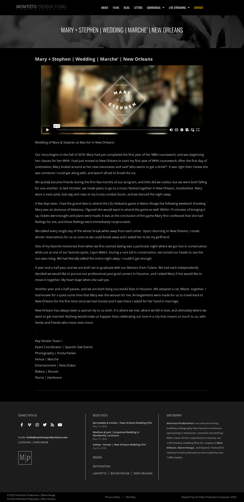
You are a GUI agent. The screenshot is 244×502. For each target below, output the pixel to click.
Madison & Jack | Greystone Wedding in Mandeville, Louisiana (116, 433)
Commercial (154, 8)
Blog (126, 8)
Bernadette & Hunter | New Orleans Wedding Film (122, 423)
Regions (97, 457)
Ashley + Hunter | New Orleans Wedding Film (119, 444)
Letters (138, 8)
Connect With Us (27, 415)
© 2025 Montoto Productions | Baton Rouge (31, 495)
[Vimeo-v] (29, 425)
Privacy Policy (112, 497)
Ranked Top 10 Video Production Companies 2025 (209, 497)
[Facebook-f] (22, 425)
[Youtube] (60, 425)
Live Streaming (177, 8)
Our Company (174, 415)
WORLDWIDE (40, 442)
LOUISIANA (24, 442)
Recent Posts (100, 415)
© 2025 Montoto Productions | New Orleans (31, 498)
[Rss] (52, 425)
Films (116, 8)
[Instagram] (37, 425)
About (104, 8)
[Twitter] (45, 425)
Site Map (130, 497)
